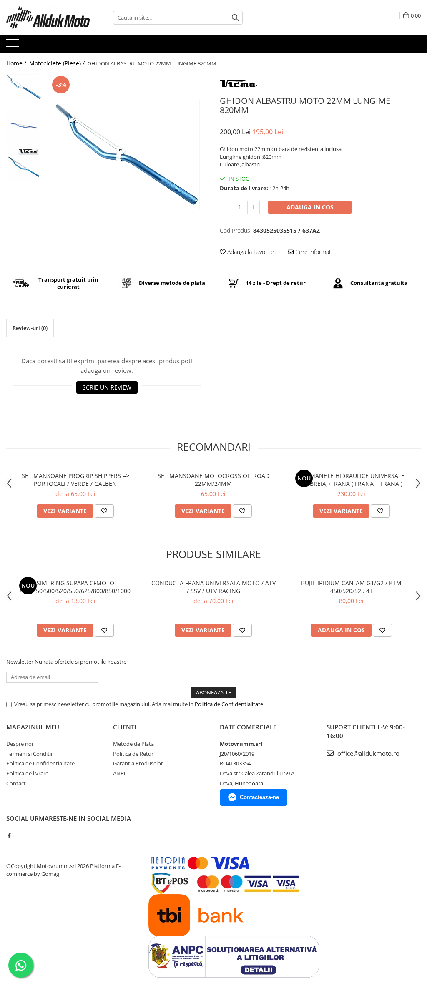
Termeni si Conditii (29, 753)
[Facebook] (9, 835)
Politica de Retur (133, 753)
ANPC (120, 773)
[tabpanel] (126, 154)
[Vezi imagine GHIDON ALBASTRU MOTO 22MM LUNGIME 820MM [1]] (24, 127)
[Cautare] (235, 18)
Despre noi (19, 743)
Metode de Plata (133, 743)
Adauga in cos (310, 207)
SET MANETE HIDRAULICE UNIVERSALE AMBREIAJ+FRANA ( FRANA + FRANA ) (351, 480)
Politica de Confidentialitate (229, 704)
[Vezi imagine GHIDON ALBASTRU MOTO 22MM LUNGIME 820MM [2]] (24, 162)
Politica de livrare (27, 773)
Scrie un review (107, 387)
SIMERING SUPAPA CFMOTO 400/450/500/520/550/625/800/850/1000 (75, 587)
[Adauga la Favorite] (104, 511)
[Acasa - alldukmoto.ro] (48, 17)
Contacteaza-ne (259, 797)
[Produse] (13, 45)
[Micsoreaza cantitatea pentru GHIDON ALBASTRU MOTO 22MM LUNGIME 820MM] (226, 207)
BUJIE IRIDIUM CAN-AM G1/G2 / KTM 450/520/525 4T (351, 587)
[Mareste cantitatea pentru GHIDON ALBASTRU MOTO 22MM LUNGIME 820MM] (253, 207)
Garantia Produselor (138, 763)
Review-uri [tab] (30, 328)
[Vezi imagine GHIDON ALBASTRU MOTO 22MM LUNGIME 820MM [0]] (24, 87)
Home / (17, 63)
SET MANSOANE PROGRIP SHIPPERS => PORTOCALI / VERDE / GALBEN (75, 480)
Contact (16, 783)
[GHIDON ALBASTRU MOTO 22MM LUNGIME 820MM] (126, 154)
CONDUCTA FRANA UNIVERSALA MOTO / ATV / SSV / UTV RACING (213, 587)
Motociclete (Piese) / (57, 63)
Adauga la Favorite (250, 252)
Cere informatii (314, 252)
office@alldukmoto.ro (367, 753)
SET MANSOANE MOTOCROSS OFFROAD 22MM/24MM (213, 480)
